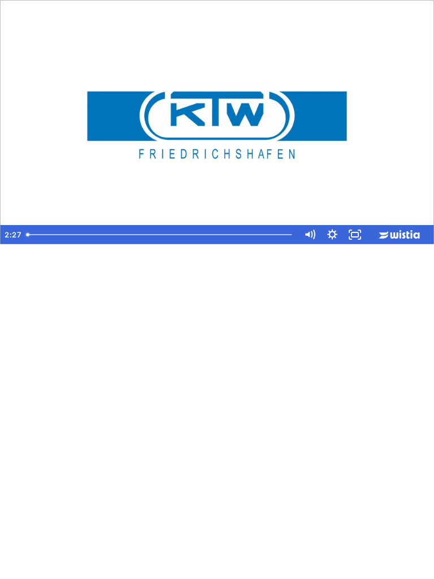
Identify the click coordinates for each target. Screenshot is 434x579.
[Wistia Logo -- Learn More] (400, 234)
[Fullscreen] (355, 234)
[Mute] (309, 234)
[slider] (160, 234)
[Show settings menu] (332, 234)
